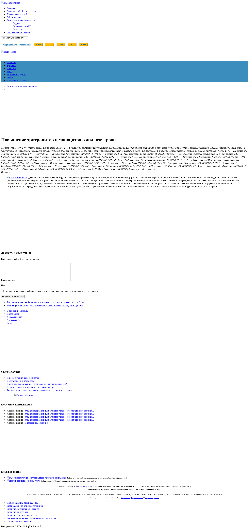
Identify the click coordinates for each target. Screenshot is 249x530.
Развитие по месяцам (17, 511)
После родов (13, 313)
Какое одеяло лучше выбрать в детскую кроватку (31, 386)
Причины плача (32, 480)
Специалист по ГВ (22, 26)
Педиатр (17, 23)
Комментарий (8, 279)
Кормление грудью (16, 74)
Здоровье (11, 65)
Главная (11, 8)
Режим (10, 77)
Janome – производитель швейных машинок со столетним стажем (39, 389)
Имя (3, 285)
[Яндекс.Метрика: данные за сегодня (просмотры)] (23, 395)
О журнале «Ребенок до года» (21, 11)
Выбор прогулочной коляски (52, 477)
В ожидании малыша (17, 310)
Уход (9, 71)
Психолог (17, 29)
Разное (10, 322)
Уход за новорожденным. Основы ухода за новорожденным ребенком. (59, 410)
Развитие (11, 62)
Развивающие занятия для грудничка (25, 505)
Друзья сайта (13, 319)
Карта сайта (125, 498)
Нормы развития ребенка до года (23, 502)
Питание (11, 68)
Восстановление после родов (21, 380)
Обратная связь (14, 17)
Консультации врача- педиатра (22, 85)
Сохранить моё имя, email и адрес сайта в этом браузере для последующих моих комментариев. (51, 290)
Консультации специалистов (21, 20)
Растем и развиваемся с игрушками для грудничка (31, 517)
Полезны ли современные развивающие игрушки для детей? (37, 383)
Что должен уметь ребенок (20, 520)
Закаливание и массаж (18, 80)
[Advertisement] (124, 113)
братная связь (138, 498)
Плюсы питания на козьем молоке (23, 377)
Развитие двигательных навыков (23, 508)
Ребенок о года (83, 486)
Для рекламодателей (17, 14)
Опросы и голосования (18, 32)
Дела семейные (14, 316)
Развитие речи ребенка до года (22, 514)
